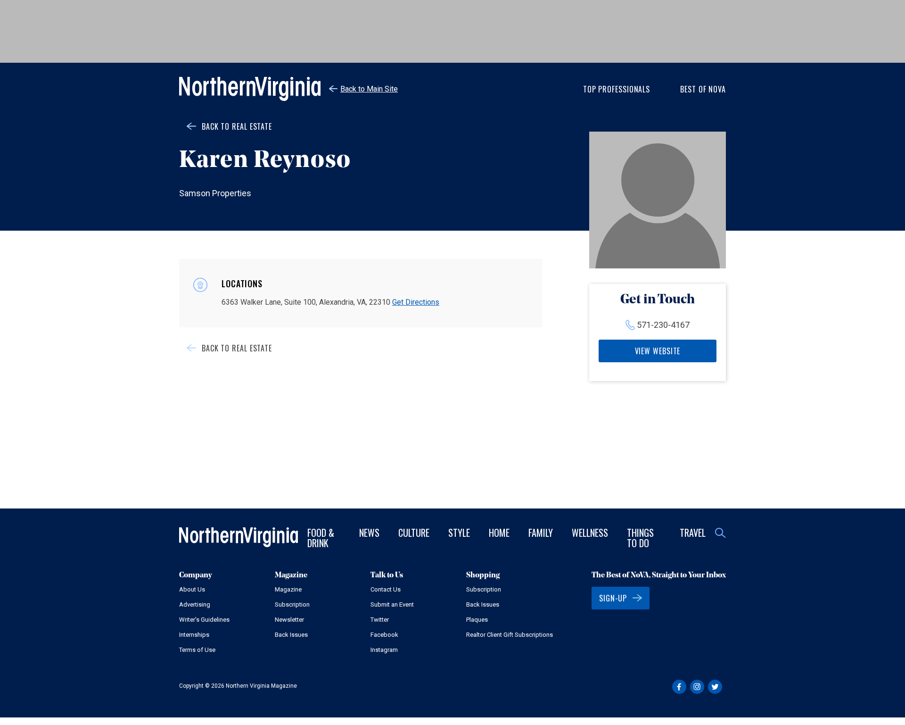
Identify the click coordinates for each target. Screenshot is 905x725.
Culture (413, 532)
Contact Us (385, 589)
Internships (194, 634)
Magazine (288, 589)
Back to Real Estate (237, 126)
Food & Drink (320, 537)
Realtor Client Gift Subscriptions (509, 634)
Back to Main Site (369, 88)
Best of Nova (703, 89)
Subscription (292, 604)
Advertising (194, 604)
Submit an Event (392, 604)
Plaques (477, 619)
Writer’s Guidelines (204, 619)
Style (459, 532)
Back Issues (291, 634)
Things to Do (640, 537)
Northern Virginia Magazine (250, 89)
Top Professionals (616, 89)
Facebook (384, 634)
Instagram (384, 649)
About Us (192, 589)
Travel (693, 532)
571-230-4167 (663, 325)
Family (540, 532)
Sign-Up (613, 598)
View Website (658, 351)
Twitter (379, 619)
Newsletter (289, 619)
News (369, 532)
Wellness (590, 532)
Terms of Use (197, 649)
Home (499, 532)
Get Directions (415, 302)
